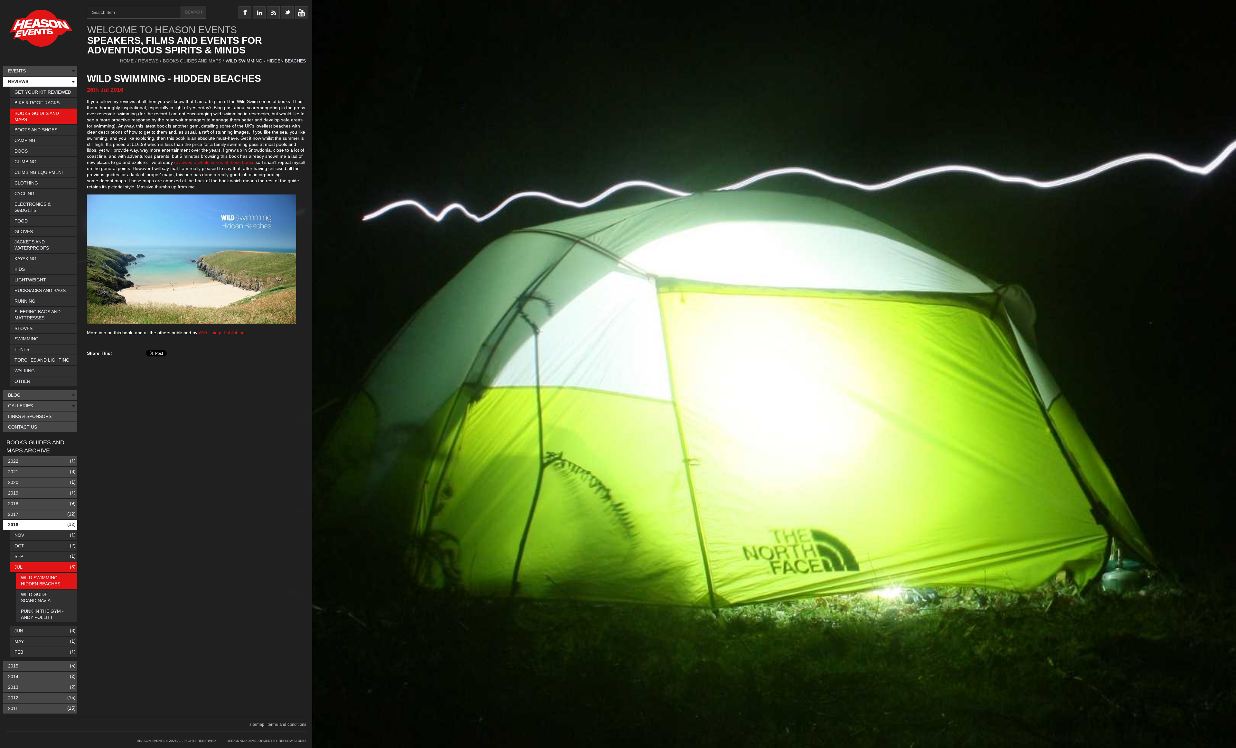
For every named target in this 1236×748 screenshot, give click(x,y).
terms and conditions (286, 724)
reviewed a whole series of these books (215, 162)
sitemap (256, 724)
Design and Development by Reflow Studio (266, 741)
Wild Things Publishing (222, 332)
